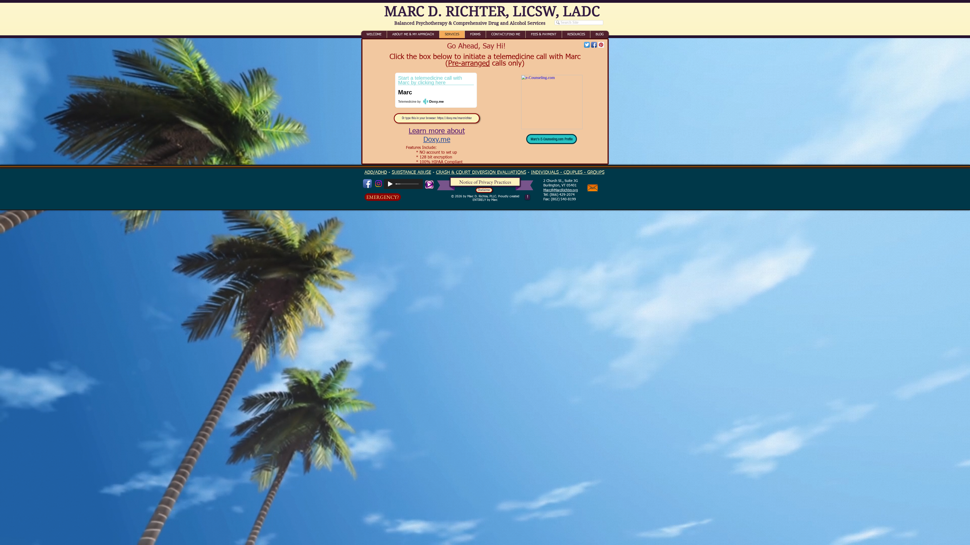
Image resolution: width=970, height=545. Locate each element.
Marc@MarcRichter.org (560, 190)
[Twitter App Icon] (587, 45)
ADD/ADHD (376, 172)
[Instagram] (378, 183)
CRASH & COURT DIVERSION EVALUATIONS (481, 172)
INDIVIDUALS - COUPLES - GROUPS (567, 172)
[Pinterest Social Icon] (601, 45)
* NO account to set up (436, 153)
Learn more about (437, 131)
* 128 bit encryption (434, 157)
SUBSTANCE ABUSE (411, 172)
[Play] (390, 183)
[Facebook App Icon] (594, 45)
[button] (484, 190)
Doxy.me (436, 139)
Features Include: (421, 148)
